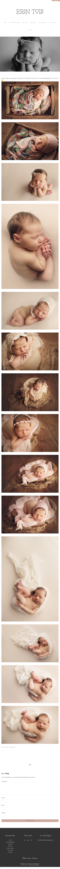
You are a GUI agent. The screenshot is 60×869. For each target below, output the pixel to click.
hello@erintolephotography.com (46, 840)
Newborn (7, 747)
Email (3, 805)
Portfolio (10, 846)
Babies (2, 747)
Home (10, 840)
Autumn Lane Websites (34, 864)
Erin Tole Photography (30, 10)
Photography (13, 747)
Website (3, 813)
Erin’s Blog (10, 850)
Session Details (10, 848)
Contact (10, 852)
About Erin (10, 844)
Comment (4, 781)
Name (3, 798)
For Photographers (10, 842)
